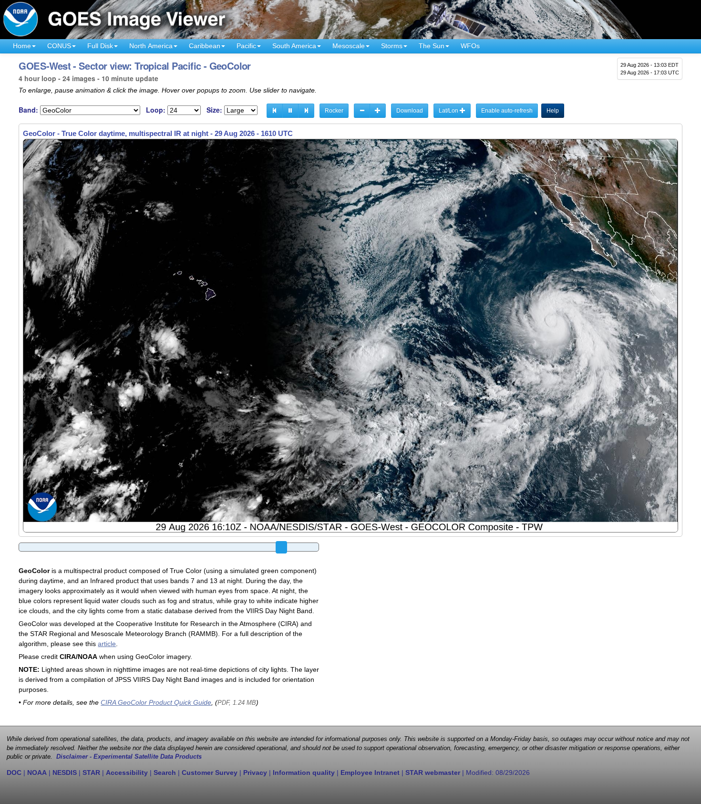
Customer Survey (209, 772)
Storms (391, 46)
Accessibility (127, 772)
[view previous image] (275, 111)
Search (165, 772)
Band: (28, 110)
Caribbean (204, 46)
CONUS (59, 46)
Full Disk (100, 46)
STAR (91, 772)
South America (294, 46)
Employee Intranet (370, 772)
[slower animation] (362, 111)
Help (552, 110)
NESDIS (64, 772)
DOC (14, 772)
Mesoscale (348, 46)
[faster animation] (378, 111)
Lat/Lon (449, 110)
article (107, 643)
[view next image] (306, 111)
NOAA (37, 772)
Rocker (334, 110)
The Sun (431, 46)
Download (409, 110)
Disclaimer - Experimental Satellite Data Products (129, 756)
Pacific (246, 46)
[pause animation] (290, 111)
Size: (214, 110)
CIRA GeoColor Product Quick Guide (156, 702)
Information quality (304, 772)
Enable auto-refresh (507, 110)
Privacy (255, 772)
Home (22, 46)
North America (151, 46)
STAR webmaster (432, 772)
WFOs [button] (470, 46)
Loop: (155, 110)
